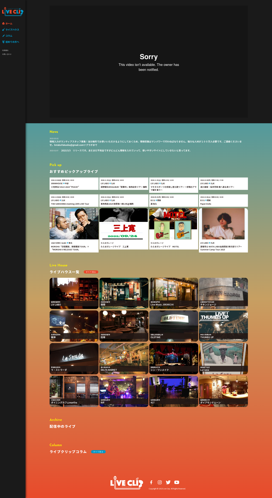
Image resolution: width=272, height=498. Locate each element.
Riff (102, 402)
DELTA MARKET (109, 369)
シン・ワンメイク (160, 369)
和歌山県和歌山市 (157, 334)
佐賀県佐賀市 (55, 334)
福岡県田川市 (205, 400)
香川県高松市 (105, 367)
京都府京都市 (105, 302)
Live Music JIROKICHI (162, 304)
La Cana (204, 369)
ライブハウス (12, 29)
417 (152, 402)
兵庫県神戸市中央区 (207, 302)
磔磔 (103, 304)
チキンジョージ (208, 304)
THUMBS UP (207, 337)
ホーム (9, 23)
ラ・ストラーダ (59, 369)
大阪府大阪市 (55, 400)
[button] (91, 271)
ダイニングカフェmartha (64, 402)
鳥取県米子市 (155, 367)
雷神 (53, 337)
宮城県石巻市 (55, 367)
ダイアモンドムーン (210, 402)
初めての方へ (12, 41)
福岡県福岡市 (55, 302)
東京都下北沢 (205, 367)
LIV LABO (56, 304)
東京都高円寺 (155, 302)
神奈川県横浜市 (205, 334)
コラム (9, 35)
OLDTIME (156, 337)
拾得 (103, 337)
